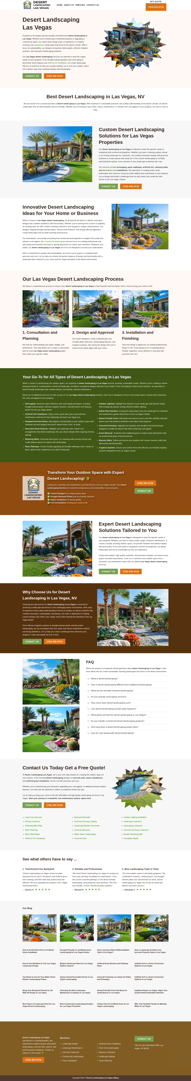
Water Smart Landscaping (85, 834)
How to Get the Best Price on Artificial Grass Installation (38, 951)
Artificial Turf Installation (35, 838)
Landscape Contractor (133, 821)
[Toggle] (88, 679)
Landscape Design (70, 1044)
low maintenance (84, 389)
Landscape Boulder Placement (86, 826)
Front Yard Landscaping (108, 1048)
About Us (69, 5)
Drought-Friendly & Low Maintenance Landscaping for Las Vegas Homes (75, 951)
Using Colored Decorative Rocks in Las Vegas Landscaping (76, 978)
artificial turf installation (57, 63)
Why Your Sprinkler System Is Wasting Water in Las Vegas (151, 1005)
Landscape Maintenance (72, 1048)
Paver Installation (69, 1061)
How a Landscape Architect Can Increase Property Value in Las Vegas (150, 951)
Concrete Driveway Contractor (136, 830)
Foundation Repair (131, 838)
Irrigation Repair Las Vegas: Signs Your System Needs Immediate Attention (151, 991)
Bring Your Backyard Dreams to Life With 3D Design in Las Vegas (38, 991)
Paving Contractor (32, 821)
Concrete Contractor (70, 1052)
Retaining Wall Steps (33, 826)
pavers (147, 348)
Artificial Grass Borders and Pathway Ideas (112, 964)
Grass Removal (105, 1061)
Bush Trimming (31, 830)
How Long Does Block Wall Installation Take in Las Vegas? (113, 951)
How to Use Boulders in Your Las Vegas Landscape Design (39, 964)
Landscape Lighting (107, 1056)
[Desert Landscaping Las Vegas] (38, 5)
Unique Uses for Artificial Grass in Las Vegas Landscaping (113, 1005)
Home (59, 5)
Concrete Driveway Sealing (85, 821)
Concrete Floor (80, 838)
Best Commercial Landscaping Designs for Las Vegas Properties (76, 1005)
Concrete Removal (82, 830)
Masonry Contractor (107, 1052)
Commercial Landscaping (72, 1056)
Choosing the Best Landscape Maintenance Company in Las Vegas (75, 991)
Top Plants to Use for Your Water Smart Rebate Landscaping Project (39, 978)
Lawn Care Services (33, 817)
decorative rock (109, 170)
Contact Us (93, 5)
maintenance (39, 45)
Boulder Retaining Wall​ (133, 834)
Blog (116, 1078)
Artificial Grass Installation (110, 1044)
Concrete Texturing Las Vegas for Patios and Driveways (114, 978)
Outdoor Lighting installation (135, 817)
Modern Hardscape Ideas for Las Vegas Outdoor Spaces (76, 964)
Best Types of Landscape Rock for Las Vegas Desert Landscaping (39, 1005)
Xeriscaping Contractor (133, 826)
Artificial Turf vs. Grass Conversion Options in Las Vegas (149, 964)
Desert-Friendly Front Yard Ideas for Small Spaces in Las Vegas (112, 991)
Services (80, 5)
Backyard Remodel (82, 817)
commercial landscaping (54, 241)
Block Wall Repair (32, 834)
